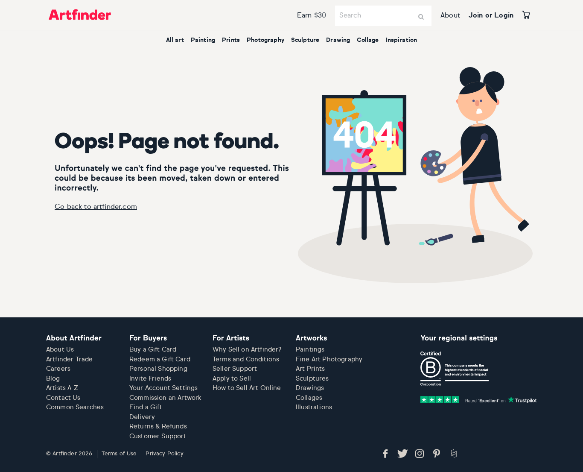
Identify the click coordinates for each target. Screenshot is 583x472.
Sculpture (305, 40)
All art (175, 40)
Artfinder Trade (69, 359)
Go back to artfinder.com (96, 207)
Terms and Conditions (246, 359)
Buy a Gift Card (152, 349)
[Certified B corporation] (454, 369)
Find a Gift (145, 407)
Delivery (142, 417)
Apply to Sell (232, 378)
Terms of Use (119, 454)
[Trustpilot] (478, 399)
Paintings (310, 349)
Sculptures (312, 378)
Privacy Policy (164, 454)
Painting (203, 40)
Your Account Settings (163, 388)
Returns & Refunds (158, 426)
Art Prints (310, 369)
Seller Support (235, 369)
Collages (309, 398)
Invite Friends (150, 378)
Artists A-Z (62, 388)
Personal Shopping (158, 369)
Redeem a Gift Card (159, 359)
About (450, 15)
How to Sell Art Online (247, 388)
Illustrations (314, 407)
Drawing (338, 40)
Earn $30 (311, 15)
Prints (231, 40)
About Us (60, 349)
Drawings (310, 388)
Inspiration (401, 40)
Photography (265, 40)
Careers (58, 369)
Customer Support (158, 436)
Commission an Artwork (165, 398)
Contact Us (63, 398)
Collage (368, 40)
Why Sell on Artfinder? (247, 349)
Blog (53, 378)
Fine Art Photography (329, 359)
